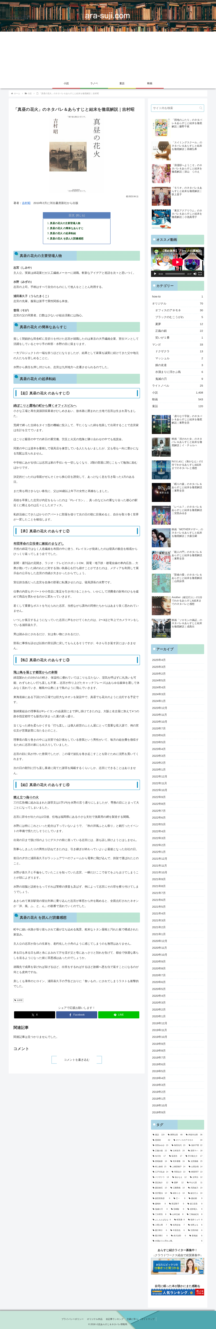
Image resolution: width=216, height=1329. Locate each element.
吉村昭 (26, 203)
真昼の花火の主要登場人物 (65, 223)
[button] (201, 108)
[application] (177, 262)
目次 (72, 215)
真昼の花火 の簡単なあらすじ (66, 228)
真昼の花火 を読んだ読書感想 (66, 238)
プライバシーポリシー (73, 1319)
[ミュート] (195, 273)
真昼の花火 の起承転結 (63, 233)
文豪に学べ (132, 1319)
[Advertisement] (108, 55)
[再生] (155, 273)
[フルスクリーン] (200, 273)
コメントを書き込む (76, 1059)
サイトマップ (147, 1319)
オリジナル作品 (94, 1319)
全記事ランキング (114, 1319)
